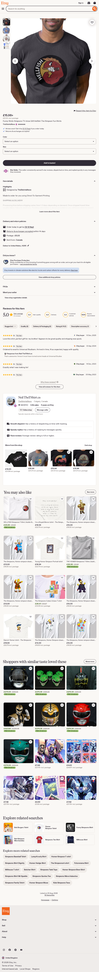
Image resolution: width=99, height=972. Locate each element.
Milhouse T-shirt (13, 870)
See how (74, 270)
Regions (35, 969)
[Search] (95, 9)
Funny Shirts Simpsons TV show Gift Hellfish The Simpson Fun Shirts (32, 121)
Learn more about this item (49, 212)
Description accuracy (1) (80, 326)
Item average (18, 313)
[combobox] (49, 9)
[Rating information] (19, 405)
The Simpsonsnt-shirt (61, 864)
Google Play (28, 944)
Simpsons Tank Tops (49, 870)
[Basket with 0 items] (95, 3)
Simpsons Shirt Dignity (15, 864)
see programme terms (28, 264)
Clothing (55, 900)
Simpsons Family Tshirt (15, 883)
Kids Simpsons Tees (62, 883)
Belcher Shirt (30, 870)
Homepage (45, 900)
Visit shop (88, 445)
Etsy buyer (80, 335)
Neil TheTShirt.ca (29, 397)
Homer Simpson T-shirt (62, 857)
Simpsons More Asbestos (68, 877)
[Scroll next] (96, 326)
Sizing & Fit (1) (61, 326)
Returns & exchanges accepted (20, 231)
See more (90, 492)
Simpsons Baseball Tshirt (16, 857)
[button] (42, 410)
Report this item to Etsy (86, 111)
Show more (90, 661)
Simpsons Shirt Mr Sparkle (17, 877)
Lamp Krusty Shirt (39, 857)
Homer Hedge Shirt (38, 864)
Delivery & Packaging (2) (42, 326)
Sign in (80, 3)
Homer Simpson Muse (39, 883)
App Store (10, 944)
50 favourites (49, 895)
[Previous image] (15, 61)
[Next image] (92, 61)
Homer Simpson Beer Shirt (74, 870)
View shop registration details (16, 298)
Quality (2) (24, 326)
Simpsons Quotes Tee (42, 877)
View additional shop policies (49, 277)
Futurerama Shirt (82, 864)
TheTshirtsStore (9, 124)
